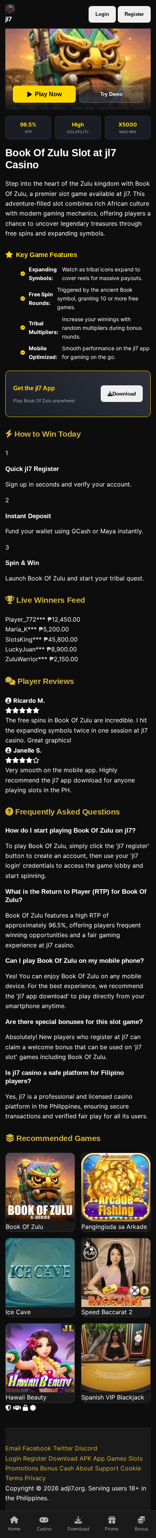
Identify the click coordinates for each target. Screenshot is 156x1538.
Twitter (63, 1448)
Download (124, 394)
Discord (86, 1448)
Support (107, 1468)
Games (116, 1458)
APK (85, 1458)
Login (102, 14)
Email (13, 1448)
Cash (66, 1468)
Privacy (35, 1478)
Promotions (21, 1468)
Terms (14, 1478)
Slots (135, 1458)
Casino (44, 1529)
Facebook (37, 1448)
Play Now (48, 94)
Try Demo (111, 94)
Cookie (130, 1468)
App (99, 1458)
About (84, 1468)
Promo (112, 1529)
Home (14, 1529)
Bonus (141, 1529)
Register (134, 14)
